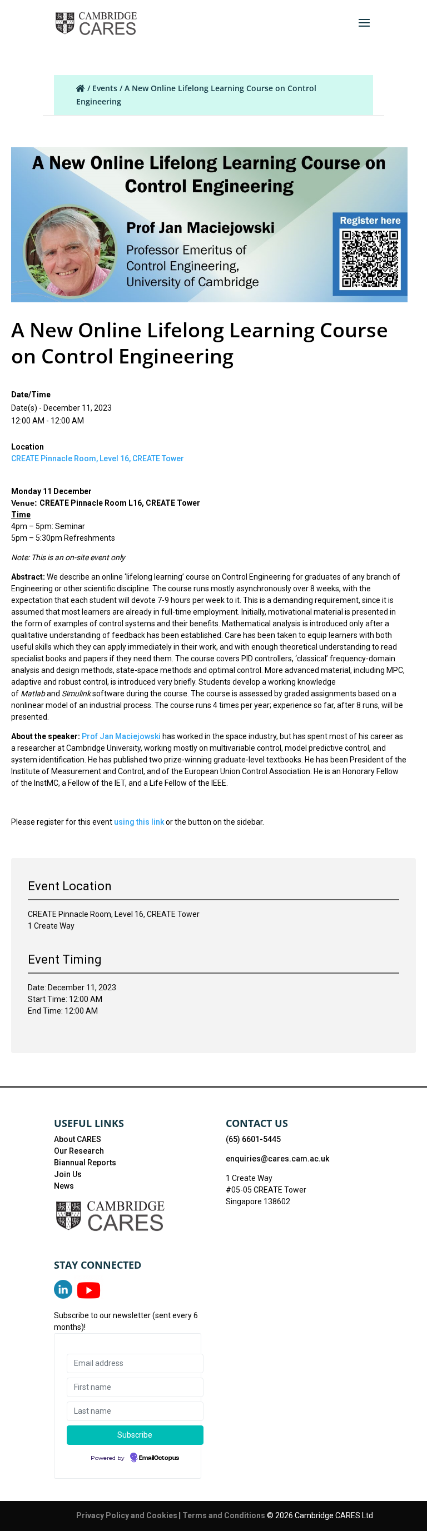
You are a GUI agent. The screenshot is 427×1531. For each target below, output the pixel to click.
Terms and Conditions (224, 1515)
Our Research (79, 1150)
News (64, 1185)
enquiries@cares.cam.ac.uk (277, 1158)
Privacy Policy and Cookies (127, 1515)
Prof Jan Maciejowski (122, 736)
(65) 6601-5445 (253, 1139)
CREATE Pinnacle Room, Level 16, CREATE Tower (97, 458)
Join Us (68, 1174)
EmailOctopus (159, 1458)
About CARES (77, 1139)
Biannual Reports (85, 1162)
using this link (139, 821)
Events (104, 88)
